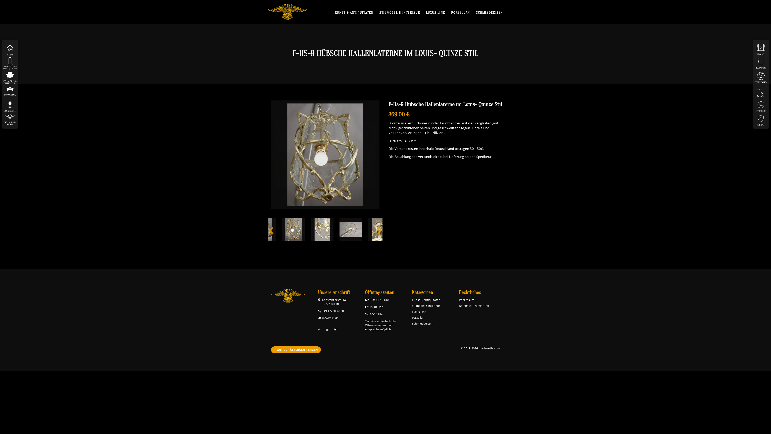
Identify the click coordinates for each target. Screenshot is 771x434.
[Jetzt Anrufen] (761, 91)
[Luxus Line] (10, 91)
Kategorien (422, 292)
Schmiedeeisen (489, 12)
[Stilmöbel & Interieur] (10, 77)
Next (379, 234)
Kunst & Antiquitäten (354, 12)
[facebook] (319, 329)
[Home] (10, 49)
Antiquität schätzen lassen (297, 350)
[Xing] (335, 329)
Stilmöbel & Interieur (399, 12)
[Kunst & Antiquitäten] (10, 63)
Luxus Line (435, 12)
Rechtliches (470, 292)
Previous (271, 234)
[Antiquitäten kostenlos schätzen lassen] (761, 119)
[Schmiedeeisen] (10, 119)
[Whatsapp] (761, 105)
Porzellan (460, 12)
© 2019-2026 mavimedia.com (480, 348)
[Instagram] (327, 329)
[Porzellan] (10, 105)
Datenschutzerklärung (474, 306)
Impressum (466, 300)
